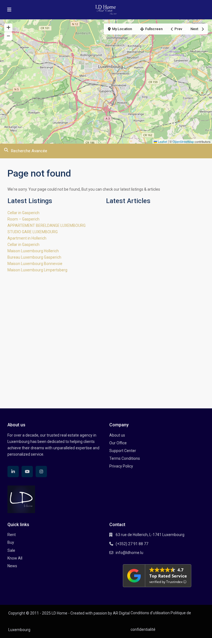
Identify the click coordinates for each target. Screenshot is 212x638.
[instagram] (41, 471)
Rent (11, 534)
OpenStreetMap (183, 141)
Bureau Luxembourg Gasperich (34, 257)
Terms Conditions (124, 458)
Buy (10, 542)
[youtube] (27, 471)
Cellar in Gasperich (23, 213)
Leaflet (162, 141)
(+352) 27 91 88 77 (132, 544)
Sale (11, 550)
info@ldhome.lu (129, 552)
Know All (14, 558)
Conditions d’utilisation (150, 613)
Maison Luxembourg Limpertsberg (37, 270)
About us (117, 435)
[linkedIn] (13, 471)
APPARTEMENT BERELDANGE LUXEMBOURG (46, 225)
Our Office (118, 443)
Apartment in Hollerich (26, 238)
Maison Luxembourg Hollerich (33, 251)
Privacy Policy (121, 466)
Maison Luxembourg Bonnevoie (34, 263)
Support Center (122, 450)
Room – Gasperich (23, 219)
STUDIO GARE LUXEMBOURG (32, 232)
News (12, 566)
